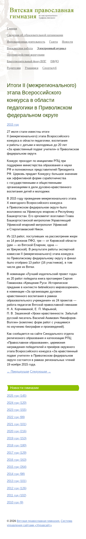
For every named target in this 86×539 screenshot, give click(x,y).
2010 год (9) (15, 502)
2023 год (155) (16, 410)
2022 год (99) (16, 417)
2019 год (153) (16, 438)
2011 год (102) (16, 495)
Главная (12, 28)
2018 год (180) (16, 445)
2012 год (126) (16, 488)
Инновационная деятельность (26, 41)
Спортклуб (49, 68)
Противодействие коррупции (25, 54)
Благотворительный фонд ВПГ (26, 61)
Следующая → (40, 371)
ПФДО (54, 61)
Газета (53, 41)
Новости (67, 41)
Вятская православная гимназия (38, 520)
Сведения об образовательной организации (35, 35)
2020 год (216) (16, 431)
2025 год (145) (16, 395)
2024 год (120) (16, 402)
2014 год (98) (16, 474)
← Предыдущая (18, 371)
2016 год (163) (16, 459)
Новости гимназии (24, 388)
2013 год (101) (16, 481)
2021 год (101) (16, 424)
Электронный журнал (51, 48)
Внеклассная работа (20, 48)
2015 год (13, 124)
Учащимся (31, 68)
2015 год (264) (16, 467)
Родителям (14, 68)
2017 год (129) (16, 452)
